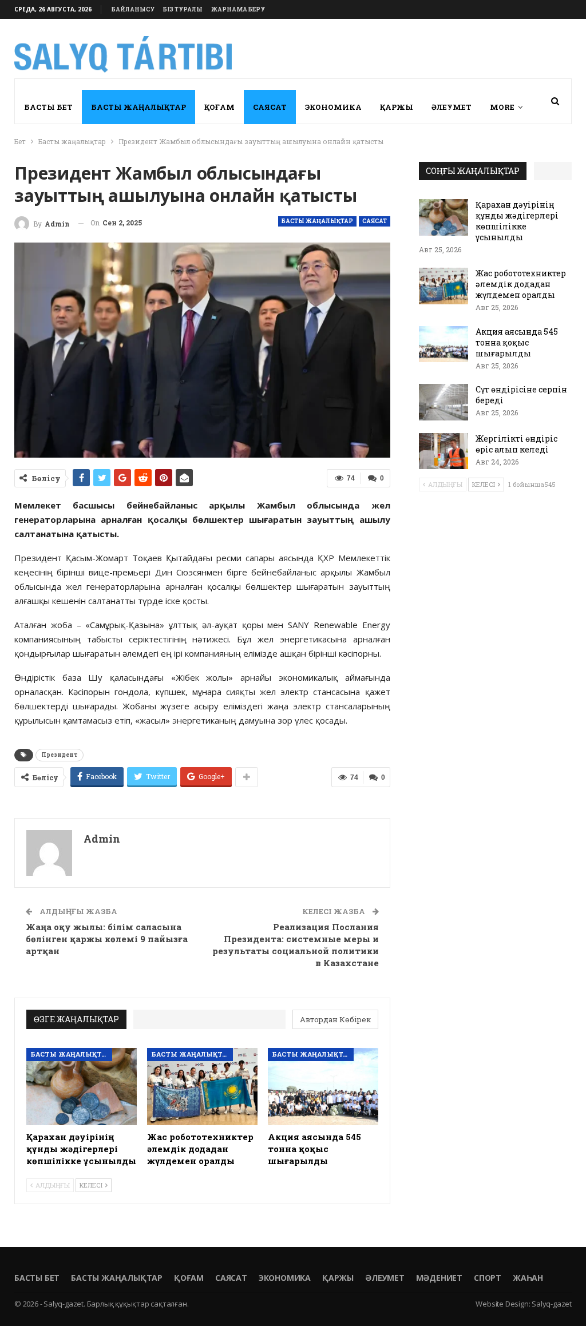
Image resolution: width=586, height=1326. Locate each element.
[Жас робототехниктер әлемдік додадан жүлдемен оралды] (202, 1086)
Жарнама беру (238, 9)
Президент (59, 755)
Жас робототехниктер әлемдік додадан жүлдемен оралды (521, 284)
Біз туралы (183, 9)
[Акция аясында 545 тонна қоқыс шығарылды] (323, 1086)
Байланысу (133, 9)
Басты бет (48, 107)
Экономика (333, 107)
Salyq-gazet (552, 1304)
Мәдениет (439, 1277)
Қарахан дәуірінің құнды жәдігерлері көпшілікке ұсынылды (517, 221)
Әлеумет (451, 107)
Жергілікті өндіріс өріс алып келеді (516, 444)
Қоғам (219, 107)
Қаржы (396, 107)
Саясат (270, 107)
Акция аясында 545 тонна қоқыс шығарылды (517, 342)
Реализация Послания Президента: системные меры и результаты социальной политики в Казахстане (295, 944)
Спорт (487, 1277)
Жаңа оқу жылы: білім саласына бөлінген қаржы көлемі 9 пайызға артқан (107, 938)
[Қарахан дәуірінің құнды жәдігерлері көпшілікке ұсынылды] (81, 1086)
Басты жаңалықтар (138, 107)
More (502, 107)
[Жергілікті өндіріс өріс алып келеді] (443, 451)
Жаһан (528, 1277)
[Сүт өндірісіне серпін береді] (443, 402)
